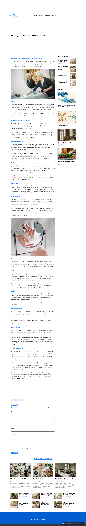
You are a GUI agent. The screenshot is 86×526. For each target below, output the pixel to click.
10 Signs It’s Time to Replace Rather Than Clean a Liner (69, 494)
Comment (14, 411)
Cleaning (41, 15)
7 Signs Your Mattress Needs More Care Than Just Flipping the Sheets (63, 68)
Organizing (54, 15)
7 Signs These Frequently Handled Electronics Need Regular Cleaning (68, 503)
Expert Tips (47, 15)
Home (35, 15)
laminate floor (33, 132)
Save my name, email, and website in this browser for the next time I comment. (33, 448)
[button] (75, 16)
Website (13, 440)
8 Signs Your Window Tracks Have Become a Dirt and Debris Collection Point (63, 60)
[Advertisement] (33, 49)
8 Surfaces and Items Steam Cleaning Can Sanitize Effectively (24, 503)
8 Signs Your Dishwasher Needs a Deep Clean (24, 494)
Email (13, 434)
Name (13, 428)
